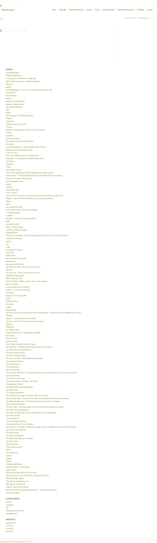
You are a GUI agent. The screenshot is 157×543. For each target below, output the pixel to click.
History (8, 201)
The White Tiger (12, 441)
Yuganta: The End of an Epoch (17, 487)
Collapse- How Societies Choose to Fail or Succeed (25, 129)
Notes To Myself (12, 284)
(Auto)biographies (12, 72)
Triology (9, 461)
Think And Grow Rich (14, 447)
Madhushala (10, 255)
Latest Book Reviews (14, 238)
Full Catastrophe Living (14, 181)
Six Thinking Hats (12, 330)
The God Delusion (12, 375)
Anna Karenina (11, 95)
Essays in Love (11, 152)
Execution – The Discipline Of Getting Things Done (25, 158)
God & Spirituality (12, 190)
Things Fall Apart (12, 444)
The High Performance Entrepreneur (19, 387)
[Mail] (155, 1)
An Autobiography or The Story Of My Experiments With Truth (29, 90)
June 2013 (10, 528)
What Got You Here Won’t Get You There (21, 472)
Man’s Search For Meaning (16, 258)
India (7, 221)
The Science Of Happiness (16, 429)
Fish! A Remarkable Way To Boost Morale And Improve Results (30, 172)
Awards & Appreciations (15, 104)
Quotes (8, 307)
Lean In (8, 241)
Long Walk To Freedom (14, 250)
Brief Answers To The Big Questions (19, 115)
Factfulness (10, 161)
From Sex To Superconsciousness (19, 178)
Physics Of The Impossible (16, 295)
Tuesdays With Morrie (14, 464)
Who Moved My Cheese (15, 478)
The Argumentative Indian (15, 352)
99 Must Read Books (14, 75)
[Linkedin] (151, 1)
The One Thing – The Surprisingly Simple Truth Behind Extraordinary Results (34, 407)
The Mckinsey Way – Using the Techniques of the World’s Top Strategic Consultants (37, 398)
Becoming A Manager (14, 107)
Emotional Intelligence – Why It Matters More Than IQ (26, 147)
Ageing (8, 87)
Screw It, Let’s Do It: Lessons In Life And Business (25, 321)
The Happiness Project (14, 384)
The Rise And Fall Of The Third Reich (20, 424)
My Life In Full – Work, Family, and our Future (23, 272)
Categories (10, 121)
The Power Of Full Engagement (17, 410)
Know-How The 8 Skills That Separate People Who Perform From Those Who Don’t (37, 235)
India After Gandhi (12, 224)
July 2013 (9, 525)
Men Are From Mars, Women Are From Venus (23, 267)
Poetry (8, 298)
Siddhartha (10, 327)
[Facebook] (148, 1)
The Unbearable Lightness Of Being (19, 438)
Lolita (8, 247)
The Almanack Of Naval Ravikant (18, 349)
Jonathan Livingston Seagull (16, 230)
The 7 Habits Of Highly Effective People (21, 344)
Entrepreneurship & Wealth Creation (19, 150)
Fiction (8, 167)
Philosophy (10, 292)
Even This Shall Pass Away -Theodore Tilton (22, 155)
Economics (10, 144)
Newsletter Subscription (15, 275)
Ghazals (9, 187)
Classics (9, 127)
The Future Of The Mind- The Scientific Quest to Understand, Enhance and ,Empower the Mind (41, 372)
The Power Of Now (13, 415)
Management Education (15, 264)
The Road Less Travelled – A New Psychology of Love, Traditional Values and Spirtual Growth (41, 427)
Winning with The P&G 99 (15, 484)
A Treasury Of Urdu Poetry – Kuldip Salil (21, 78)
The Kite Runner (12, 390)
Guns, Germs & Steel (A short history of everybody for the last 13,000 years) (34, 195)
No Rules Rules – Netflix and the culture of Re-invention (27, 281)
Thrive (8, 449)
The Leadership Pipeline (15, 392)
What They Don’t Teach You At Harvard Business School (27, 475)
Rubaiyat (9, 315)
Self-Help (9, 324)
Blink (8, 110)
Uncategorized (11, 513)
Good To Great (11, 192)
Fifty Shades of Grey (13, 170)
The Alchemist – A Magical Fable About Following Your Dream (29, 347)
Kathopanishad (11, 232)
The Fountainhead (12, 369)
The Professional (12, 418)
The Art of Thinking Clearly (16, 355)
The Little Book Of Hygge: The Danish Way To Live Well (27, 395)
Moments (9, 269)
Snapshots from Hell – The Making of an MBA (23, 332)
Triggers (9, 458)
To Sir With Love (12, 452)
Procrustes (10, 304)
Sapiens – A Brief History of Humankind (21, 318)
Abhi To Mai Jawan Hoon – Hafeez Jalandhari (23, 81)
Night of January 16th (14, 278)
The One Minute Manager (15, 404)
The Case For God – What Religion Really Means (24, 358)
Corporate (9, 135)
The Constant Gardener (15, 361)
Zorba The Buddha (13, 492)
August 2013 (10, 523)
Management (11, 261)
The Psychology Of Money (16, 421)
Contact (9, 132)
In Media (9, 215)
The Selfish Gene (12, 432)
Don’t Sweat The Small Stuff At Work (19, 141)
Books (8, 112)
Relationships (11, 310)
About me (9, 84)
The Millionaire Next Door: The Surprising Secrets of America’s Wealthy (32, 401)
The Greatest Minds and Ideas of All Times (22, 381)
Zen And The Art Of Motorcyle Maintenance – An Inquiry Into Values (31, 490)
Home (8, 204)
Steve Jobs (10, 335)
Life (7, 244)
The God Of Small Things (15, 378)
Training (9, 455)
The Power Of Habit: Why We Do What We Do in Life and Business (31, 412)
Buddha (9, 118)
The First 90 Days (12, 367)
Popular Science (12, 301)
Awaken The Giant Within (15, 101)
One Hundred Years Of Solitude (18, 287)
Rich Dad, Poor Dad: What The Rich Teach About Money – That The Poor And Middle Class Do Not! (43, 312)
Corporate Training (13, 138)
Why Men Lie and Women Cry (17, 481)
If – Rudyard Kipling (13, 212)
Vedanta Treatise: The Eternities (18, 467)
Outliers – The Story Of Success (18, 289)
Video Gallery (11, 470)
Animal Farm (10, 92)
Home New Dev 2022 (14, 207)
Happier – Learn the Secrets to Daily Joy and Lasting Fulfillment (29, 198)
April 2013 (9, 531)
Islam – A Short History (14, 227)
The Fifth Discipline (13, 364)
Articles (8, 98)
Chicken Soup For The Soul (16, 124)
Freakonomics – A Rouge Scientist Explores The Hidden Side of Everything (34, 175)
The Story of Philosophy (15, 435)
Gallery (8, 184)
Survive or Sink (11, 338)
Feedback (9, 164)
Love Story (10, 252)
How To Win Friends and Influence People (21, 209)
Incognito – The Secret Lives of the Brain (21, 218)
